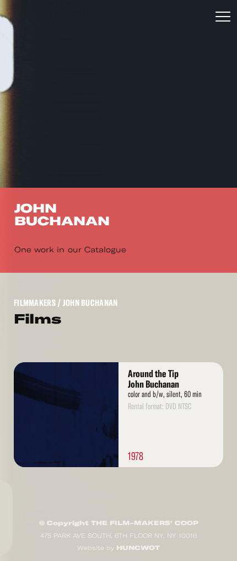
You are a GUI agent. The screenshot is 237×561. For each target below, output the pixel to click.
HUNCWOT (138, 548)
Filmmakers (35, 303)
